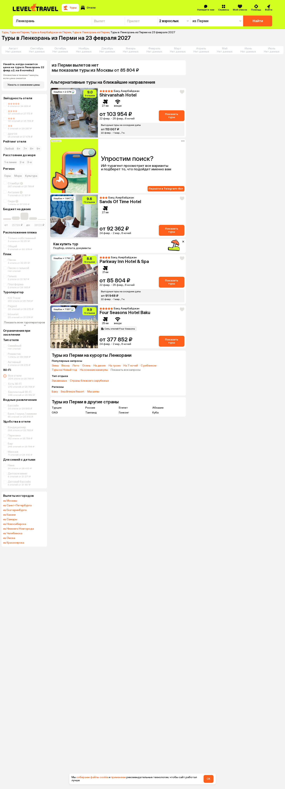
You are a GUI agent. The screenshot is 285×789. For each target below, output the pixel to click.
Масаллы (93, 391)
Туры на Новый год (64, 369)
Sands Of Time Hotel (120, 201)
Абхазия (157, 407)
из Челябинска (12, 533)
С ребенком (148, 365)
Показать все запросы (126, 369)
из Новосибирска (14, 524)
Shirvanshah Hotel (117, 95)
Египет (123, 407)
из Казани (9, 514)
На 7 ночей (131, 365)
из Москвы (10, 500)
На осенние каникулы (94, 369)
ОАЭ (55, 412)
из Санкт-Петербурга (17, 505)
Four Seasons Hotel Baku (124, 312)
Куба (155, 412)
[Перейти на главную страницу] (36, 8)
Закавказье (59, 380)
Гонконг (124, 412)
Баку (55, 391)
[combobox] (52, 21)
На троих (115, 365)
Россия (90, 407)
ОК (208, 778)
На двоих (99, 365)
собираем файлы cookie (92, 777)
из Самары (10, 519)
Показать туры (171, 115)
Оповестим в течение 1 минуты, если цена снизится (21, 77)
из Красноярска (13, 542)
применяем (118, 777)
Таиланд (91, 412)
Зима (55, 365)
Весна (65, 365)
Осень (86, 365)
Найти (258, 21)
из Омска (9, 538)
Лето (75, 365)
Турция (56, 407)
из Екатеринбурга (15, 510)
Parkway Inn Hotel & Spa (124, 261)
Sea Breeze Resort (72, 391)
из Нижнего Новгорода (18, 528)
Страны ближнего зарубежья (89, 380)
